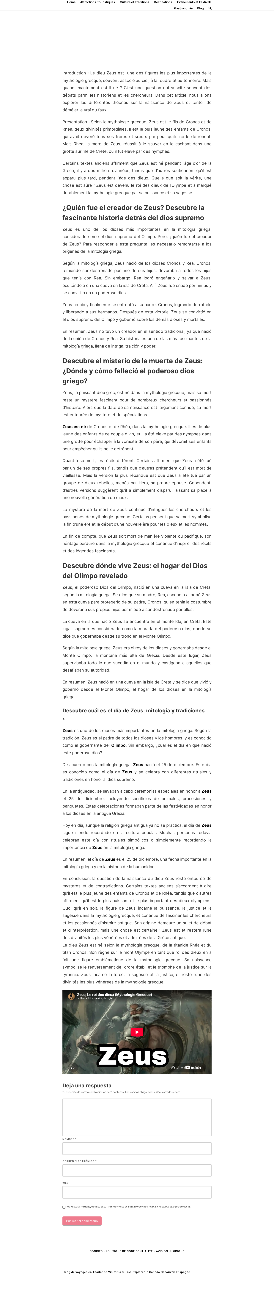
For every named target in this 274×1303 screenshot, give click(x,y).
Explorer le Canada (146, 1272)
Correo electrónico (79, 1161)
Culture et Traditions (134, 2)
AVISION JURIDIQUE (170, 1251)
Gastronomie (183, 8)
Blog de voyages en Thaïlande (85, 1272)
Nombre (69, 1139)
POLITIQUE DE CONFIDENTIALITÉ (129, 1251)
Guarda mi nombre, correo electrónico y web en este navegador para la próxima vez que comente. (129, 1207)
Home (71, 2)
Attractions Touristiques (97, 2)
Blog (200, 8)
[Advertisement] (137, 38)
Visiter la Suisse (120, 1272)
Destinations (163, 2)
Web (65, 1182)
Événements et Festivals (194, 2)
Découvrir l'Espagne (175, 1272)
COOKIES (96, 1251)
